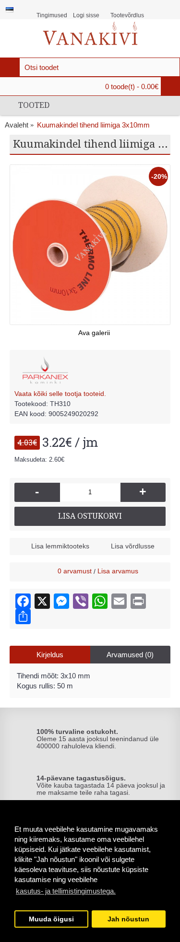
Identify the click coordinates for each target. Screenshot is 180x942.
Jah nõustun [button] (128, 919)
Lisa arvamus (117, 571)
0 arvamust (75, 571)
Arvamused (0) (130, 655)
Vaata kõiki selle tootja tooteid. (60, 393)
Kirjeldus (49, 655)
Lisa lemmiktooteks (60, 546)
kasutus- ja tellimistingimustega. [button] (66, 891)
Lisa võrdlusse (133, 546)
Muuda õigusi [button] (51, 919)
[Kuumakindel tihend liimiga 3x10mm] (90, 244)
